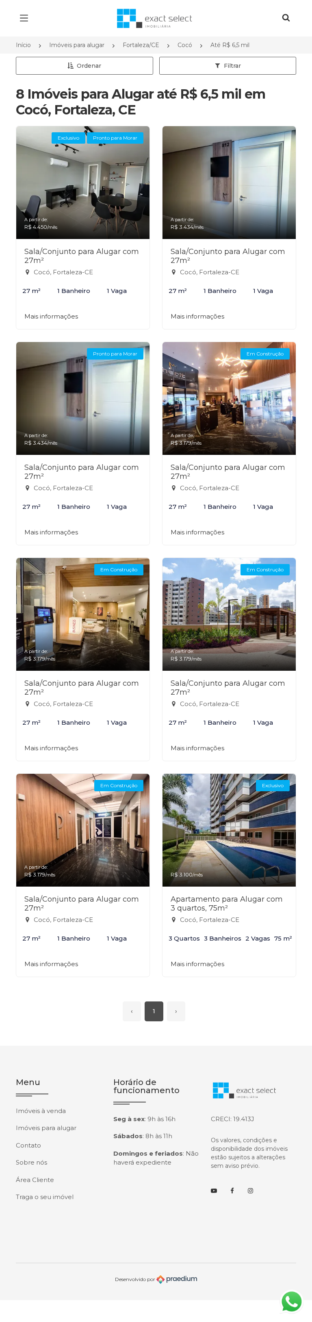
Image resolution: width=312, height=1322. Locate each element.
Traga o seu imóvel (45, 1197)
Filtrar (232, 65)
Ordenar (89, 65)
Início (23, 45)
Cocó (185, 45)
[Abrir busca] (286, 18)
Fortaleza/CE (141, 45)
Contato (28, 1145)
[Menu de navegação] (26, 18)
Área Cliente (35, 1180)
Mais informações (51, 316)
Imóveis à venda (41, 1111)
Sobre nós (31, 1162)
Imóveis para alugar (76, 45)
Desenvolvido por (135, 1279)
